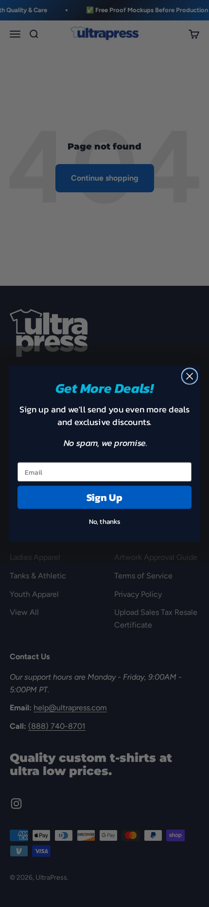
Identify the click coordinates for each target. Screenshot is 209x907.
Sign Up (105, 496)
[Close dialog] (189, 376)
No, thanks (105, 521)
